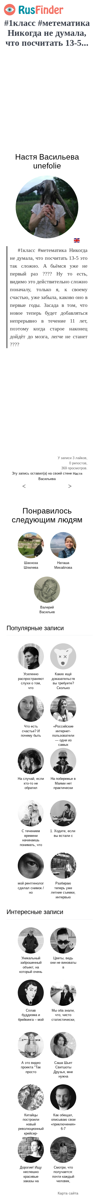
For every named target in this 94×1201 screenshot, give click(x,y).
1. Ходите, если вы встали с (63, 833)
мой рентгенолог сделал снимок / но (31, 888)
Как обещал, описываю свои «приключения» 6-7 (63, 1122)
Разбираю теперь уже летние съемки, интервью (63, 890)
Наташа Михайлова (63, 565)
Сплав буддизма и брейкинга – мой (31, 1015)
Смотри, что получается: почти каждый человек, (63, 1174)
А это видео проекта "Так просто (31, 1067)
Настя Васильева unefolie (47, 161)
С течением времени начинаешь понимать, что (31, 838)
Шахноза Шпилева (31, 565)
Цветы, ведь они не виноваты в (63, 962)
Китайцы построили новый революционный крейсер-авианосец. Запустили (31, 1128)
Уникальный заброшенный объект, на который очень (30, 965)
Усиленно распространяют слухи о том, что (31, 681)
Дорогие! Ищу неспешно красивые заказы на (31, 1174)
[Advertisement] (47, 100)
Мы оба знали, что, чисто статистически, (63, 1015)
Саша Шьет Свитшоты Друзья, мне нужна (63, 1070)
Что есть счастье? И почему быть (31, 731)
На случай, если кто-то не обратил (31, 783)
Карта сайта (68, 1193)
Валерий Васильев (47, 610)
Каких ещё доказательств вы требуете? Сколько (63, 681)
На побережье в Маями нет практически (63, 783)
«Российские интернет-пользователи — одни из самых (63, 736)
